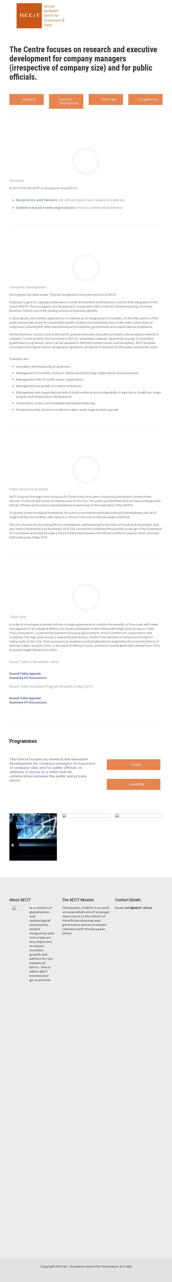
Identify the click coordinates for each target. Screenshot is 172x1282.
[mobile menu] (155, 16)
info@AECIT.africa (138, 908)
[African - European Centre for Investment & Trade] (42, 15)
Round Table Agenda (25, 673)
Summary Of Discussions (28, 678)
